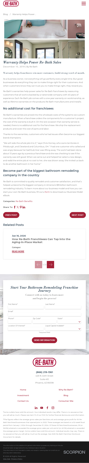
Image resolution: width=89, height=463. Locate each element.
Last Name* (50, 304)
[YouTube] (41, 407)
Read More (18, 251)
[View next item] (50, 264)
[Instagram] (53, 407)
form (47, 192)
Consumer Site (66, 401)
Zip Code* (37, 319)
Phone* (11, 319)
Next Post (78, 215)
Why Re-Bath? (66, 390)
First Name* (13, 304)
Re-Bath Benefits (24, 201)
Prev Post (11, 215)
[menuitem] (6, 459)
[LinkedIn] (36, 407)
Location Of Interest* (16, 326)
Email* (10, 311)
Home (23, 390)
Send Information (44, 340)
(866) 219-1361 (44, 372)
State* (60, 319)
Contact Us (23, 401)
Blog (66, 395)
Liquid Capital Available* (54, 326)
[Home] (11, 4)
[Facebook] (47, 407)
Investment (23, 395)
